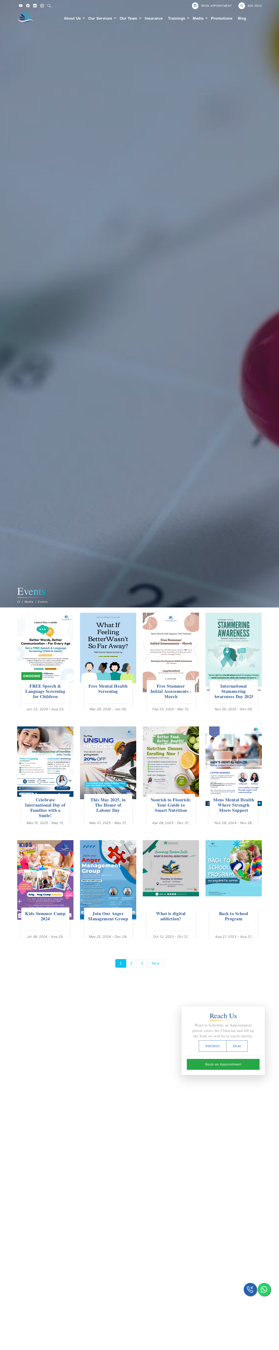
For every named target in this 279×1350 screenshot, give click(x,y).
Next (155, 963)
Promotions (221, 18)
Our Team (128, 18)
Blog (242, 18)
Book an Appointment (223, 1064)
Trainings (176, 18)
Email (237, 1046)
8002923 (213, 1046)
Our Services (100, 18)
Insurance (154, 18)
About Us (72, 18)
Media (198, 18)
